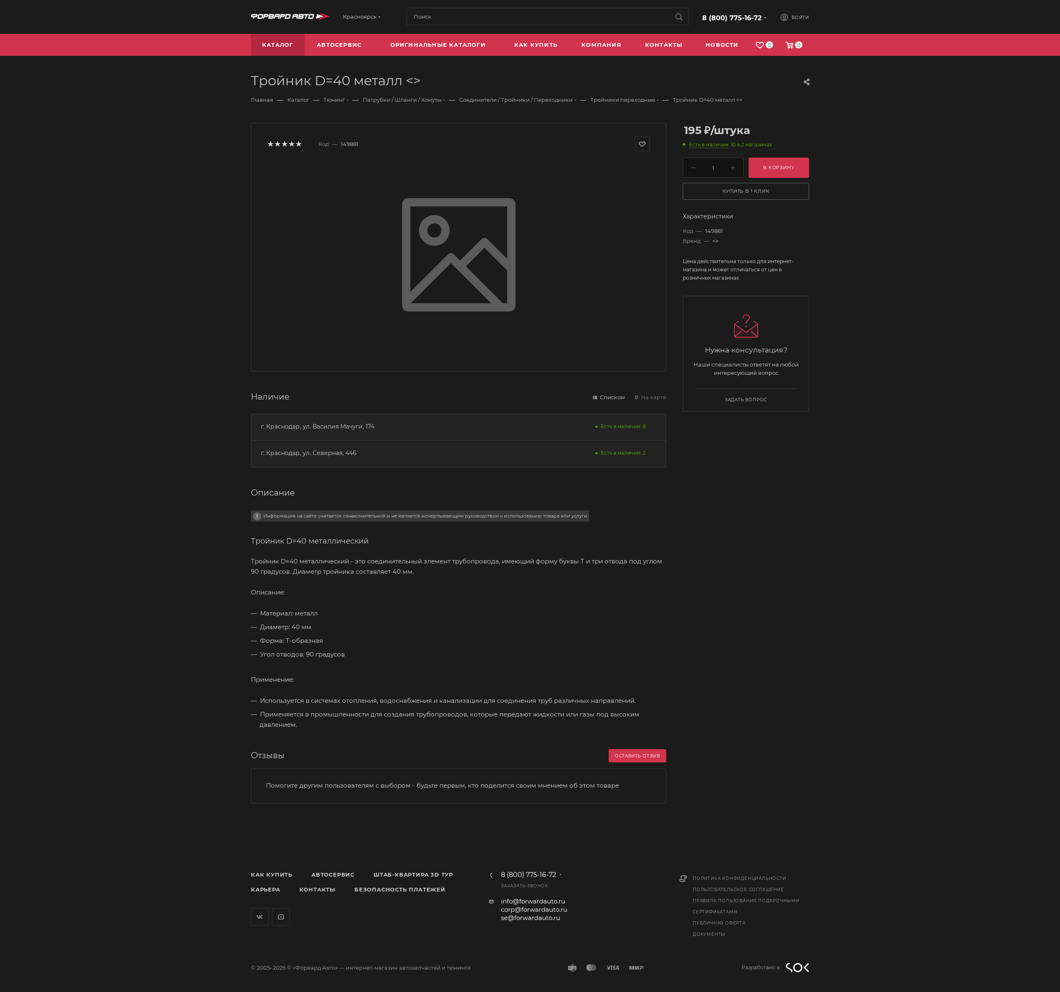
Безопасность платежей (400, 889)
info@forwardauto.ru (533, 901)
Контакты (317, 889)
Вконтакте (260, 917)
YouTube (281, 917)
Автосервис (332, 874)
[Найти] (679, 16)
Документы (709, 934)
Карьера (265, 889)
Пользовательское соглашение (738, 889)
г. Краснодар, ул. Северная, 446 (309, 453)
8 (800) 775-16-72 (731, 18)
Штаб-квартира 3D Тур (413, 874)
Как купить (271, 874)
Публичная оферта (719, 923)
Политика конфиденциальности (739, 878)
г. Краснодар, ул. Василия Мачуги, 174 (317, 426)
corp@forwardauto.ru (534, 909)
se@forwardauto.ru (530, 918)
